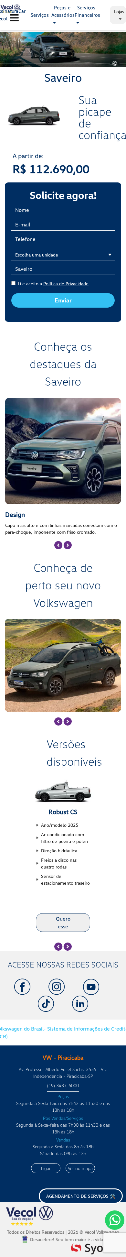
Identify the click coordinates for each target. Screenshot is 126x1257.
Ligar (46, 1168)
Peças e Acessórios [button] (63, 11)
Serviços (40, 15)
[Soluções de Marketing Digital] (96, 1248)
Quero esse (63, 922)
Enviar (63, 300)
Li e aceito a (53, 283)
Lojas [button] (119, 11)
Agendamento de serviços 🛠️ (80, 1196)
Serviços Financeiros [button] (87, 11)
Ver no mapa (80, 1168)
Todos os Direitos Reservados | (63, 1232)
